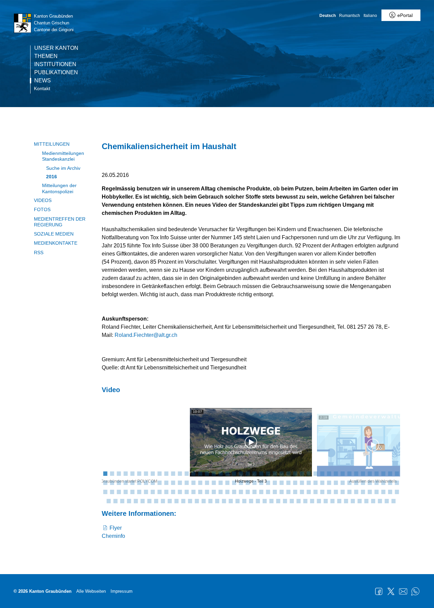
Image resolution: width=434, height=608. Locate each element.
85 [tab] (376, 482)
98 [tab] (166, 491)
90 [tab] (111, 491)
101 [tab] (186, 491)
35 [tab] (335, 473)
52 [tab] (152, 482)
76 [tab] (315, 482)
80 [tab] (342, 482)
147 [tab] (203, 500)
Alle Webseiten (91, 591)
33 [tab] (322, 473)
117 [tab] (295, 491)
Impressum (122, 591)
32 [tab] (315, 473)
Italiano (370, 15)
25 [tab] (267, 473)
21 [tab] (240, 473)
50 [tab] (139, 482)
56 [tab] (179, 482)
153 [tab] (244, 500)
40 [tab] (369, 473)
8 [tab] (152, 473)
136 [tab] (128, 500)
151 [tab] (230, 500)
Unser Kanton (56, 48)
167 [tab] (339, 500)
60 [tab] (206, 482)
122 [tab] (329, 491)
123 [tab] (335, 491)
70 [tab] (274, 482)
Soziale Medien (54, 234)
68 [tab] (261, 482)
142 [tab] (169, 500)
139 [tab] (149, 500)
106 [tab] (220, 491)
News (42, 80)
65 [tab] (240, 482)
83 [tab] (362, 482)
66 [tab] (247, 482)
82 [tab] (356, 482)
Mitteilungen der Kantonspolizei (59, 188)
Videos (43, 200)
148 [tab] (210, 500)
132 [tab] (396, 491)
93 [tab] (132, 491)
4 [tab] (125, 473)
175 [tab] (393, 500)
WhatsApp (415, 591)
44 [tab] (396, 473)
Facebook (379, 591)
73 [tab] (295, 482)
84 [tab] (369, 482)
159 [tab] (284, 500)
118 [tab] (301, 491)
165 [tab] (325, 500)
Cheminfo (113, 536)
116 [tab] (288, 491)
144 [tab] (183, 500)
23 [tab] (254, 473)
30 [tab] (301, 473)
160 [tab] (291, 500)
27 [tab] (281, 473)
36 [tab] (342, 473)
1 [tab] (105, 473)
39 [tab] (362, 473)
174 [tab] (386, 500)
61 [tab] (213, 482)
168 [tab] (345, 500)
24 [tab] (261, 473)
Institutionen (55, 64)
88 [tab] (396, 482)
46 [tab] (111, 482)
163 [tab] (312, 500)
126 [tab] (356, 491)
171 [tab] (366, 500)
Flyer (116, 528)
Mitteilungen (52, 144)
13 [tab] (186, 473)
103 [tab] (200, 491)
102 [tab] (193, 491)
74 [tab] (301, 482)
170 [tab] (359, 500)
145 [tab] (189, 500)
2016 (51, 176)
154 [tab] (251, 500)
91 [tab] (118, 491)
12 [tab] (179, 473)
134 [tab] (115, 500)
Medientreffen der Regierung (59, 221)
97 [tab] (159, 491)
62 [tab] (220, 482)
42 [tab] (383, 473)
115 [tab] (281, 491)
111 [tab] (254, 491)
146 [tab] (196, 500)
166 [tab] (332, 500)
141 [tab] (162, 500)
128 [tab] (369, 491)
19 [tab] (227, 473)
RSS (38, 252)
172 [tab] (373, 500)
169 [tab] (352, 500)
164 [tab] (318, 500)
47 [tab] (118, 482)
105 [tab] (213, 491)
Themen (46, 56)
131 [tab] (390, 491)
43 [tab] (390, 473)
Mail (403, 591)
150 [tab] (223, 500)
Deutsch (327, 15)
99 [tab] (173, 491)
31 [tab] (308, 473)
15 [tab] (200, 473)
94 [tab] (139, 491)
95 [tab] (145, 491)
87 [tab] (390, 482)
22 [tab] (247, 473)
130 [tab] (383, 491)
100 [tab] (179, 491)
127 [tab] (362, 491)
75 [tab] (308, 482)
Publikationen (56, 72)
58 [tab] (193, 482)
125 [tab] (349, 491)
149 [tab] (217, 500)
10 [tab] (166, 473)
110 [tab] (247, 491)
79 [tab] (335, 482)
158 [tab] (278, 500)
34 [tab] (329, 473)
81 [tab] (349, 482)
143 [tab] (176, 500)
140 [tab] (156, 500)
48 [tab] (125, 482)
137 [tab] (135, 500)
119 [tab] (308, 491)
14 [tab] (193, 473)
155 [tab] (257, 500)
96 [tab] (152, 491)
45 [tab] (105, 482)
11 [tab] (173, 473)
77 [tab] (322, 482)
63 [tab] (227, 482)
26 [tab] (274, 473)
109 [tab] (240, 491)
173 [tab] (379, 500)
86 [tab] (383, 482)
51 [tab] (145, 482)
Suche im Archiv (63, 168)
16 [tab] (206, 473)
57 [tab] (186, 482)
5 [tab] (132, 473)
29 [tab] (295, 473)
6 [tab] (139, 473)
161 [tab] (298, 500)
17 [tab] (213, 473)
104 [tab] (206, 491)
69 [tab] (267, 482)
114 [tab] (274, 491)
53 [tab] (159, 482)
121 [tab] (322, 491)
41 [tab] (376, 473)
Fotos (42, 209)
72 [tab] (288, 482)
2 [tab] (111, 473)
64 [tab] (234, 482)
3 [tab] (118, 473)
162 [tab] (305, 500)
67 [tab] (254, 482)
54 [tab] (166, 482)
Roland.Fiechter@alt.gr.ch (146, 335)
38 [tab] (356, 473)
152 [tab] (237, 500)
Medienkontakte (55, 243)
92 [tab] (125, 491)
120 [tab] (315, 491)
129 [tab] (376, 491)
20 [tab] (234, 473)
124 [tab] (342, 491)
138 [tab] (142, 500)
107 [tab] (227, 491)
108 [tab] (234, 491)
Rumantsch (349, 15)
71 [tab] (281, 482)
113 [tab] (267, 491)
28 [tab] (288, 473)
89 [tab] (105, 491)
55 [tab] (173, 482)
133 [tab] (108, 500)
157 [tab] (271, 500)
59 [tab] (200, 482)
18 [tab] (220, 473)
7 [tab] (145, 473)
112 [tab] (261, 491)
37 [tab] (349, 473)
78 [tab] (329, 482)
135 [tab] (122, 500)
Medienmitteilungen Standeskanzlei (63, 156)
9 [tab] (159, 473)
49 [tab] (132, 482)
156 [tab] (264, 500)
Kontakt (42, 88)
